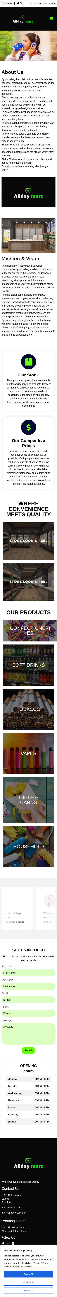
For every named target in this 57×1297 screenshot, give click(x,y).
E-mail (5, 993)
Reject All (28, 1290)
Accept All (28, 1274)
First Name (7, 966)
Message (6, 1020)
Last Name (7, 980)
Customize (28, 1282)
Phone (5, 1007)
